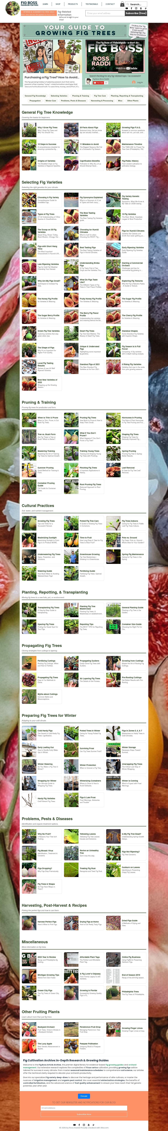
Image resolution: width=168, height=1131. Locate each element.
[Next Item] (78, 56)
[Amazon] (141, 8)
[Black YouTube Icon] (126, 8)
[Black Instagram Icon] (136, 8)
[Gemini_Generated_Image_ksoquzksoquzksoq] (145, 8)
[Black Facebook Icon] (131, 8)
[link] (122, 4)
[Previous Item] (27, 56)
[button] (45, 4)
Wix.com (105, 1127)
